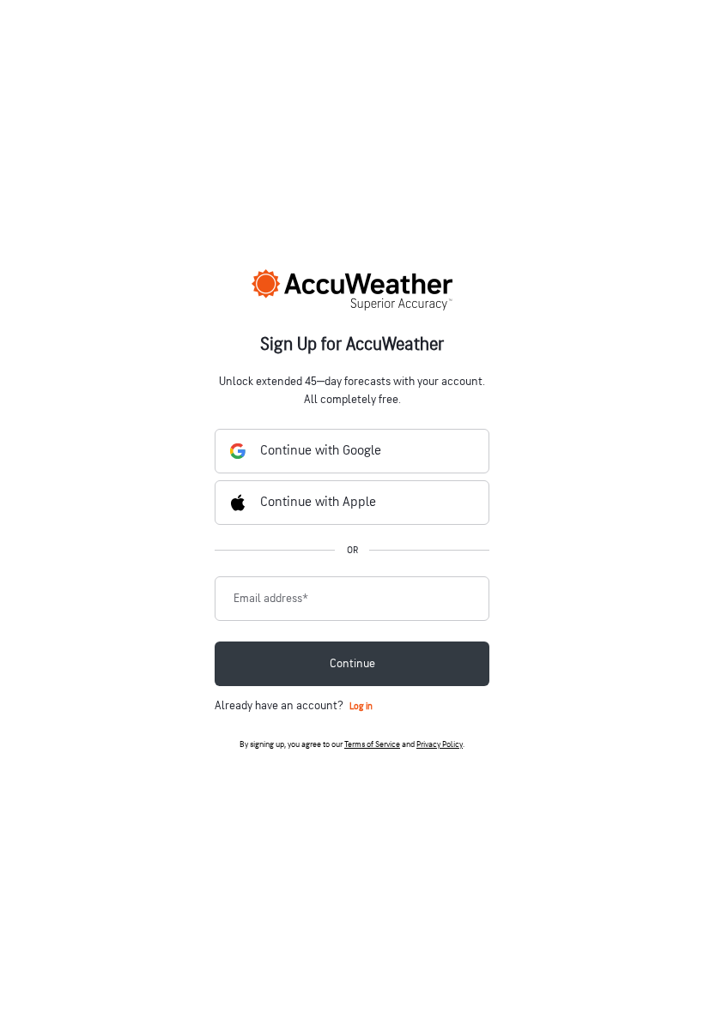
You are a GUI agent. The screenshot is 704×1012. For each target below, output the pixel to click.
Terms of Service (372, 744)
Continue (352, 663)
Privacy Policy (439, 744)
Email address (271, 598)
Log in (361, 706)
